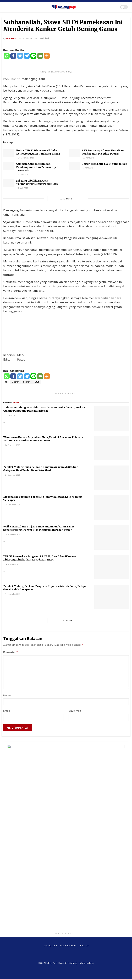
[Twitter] (20, 56)
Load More (66, 198)
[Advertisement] (66, 924)
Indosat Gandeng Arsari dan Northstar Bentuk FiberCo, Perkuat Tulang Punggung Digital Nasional (44, 409)
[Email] (40, 56)
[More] (47, 56)
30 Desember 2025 (12, 415)
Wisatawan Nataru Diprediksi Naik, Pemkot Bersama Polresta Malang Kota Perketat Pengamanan (43, 439)
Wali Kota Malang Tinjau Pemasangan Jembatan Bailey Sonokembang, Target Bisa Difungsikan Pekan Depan (38, 528)
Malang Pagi (51, 963)
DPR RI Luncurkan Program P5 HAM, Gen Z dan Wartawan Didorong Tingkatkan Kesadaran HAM (40, 558)
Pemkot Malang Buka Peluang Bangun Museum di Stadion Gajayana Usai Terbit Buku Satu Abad (40, 468)
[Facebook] (13, 56)
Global (45, 38)
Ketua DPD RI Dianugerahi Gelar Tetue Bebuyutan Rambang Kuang (38, 152)
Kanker (26, 381)
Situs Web (75, 710)
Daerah (15, 381)
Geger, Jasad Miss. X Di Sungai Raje (104, 163)
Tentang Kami (49, 945)
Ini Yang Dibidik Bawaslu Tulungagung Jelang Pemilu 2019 (37, 182)
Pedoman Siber (68, 945)
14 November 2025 (12, 534)
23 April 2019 (88, 158)
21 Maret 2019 (30, 38)
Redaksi (84, 945)
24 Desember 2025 (12, 445)
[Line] (33, 56)
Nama (7, 695)
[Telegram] (27, 56)
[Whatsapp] (7, 56)
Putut (36, 381)
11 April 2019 (23, 174)
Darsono (12, 38)
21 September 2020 (26, 158)
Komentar (10, 652)
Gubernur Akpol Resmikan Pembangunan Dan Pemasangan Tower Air (37, 167)
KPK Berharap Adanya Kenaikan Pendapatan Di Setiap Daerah (102, 152)
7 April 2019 (88, 168)
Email (6, 710)
